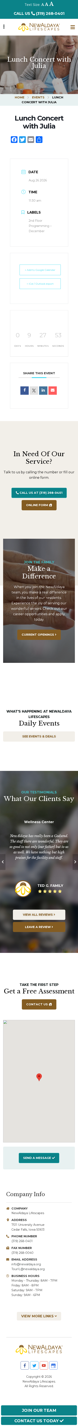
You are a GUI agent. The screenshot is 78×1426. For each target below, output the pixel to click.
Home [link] (19, 97)
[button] (39, 1077)
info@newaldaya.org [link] (26, 1264)
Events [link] (38, 97)
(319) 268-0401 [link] (22, 1241)
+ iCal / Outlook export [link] (40, 283)
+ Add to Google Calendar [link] (40, 269)
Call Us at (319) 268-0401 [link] (40, 493)
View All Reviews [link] (38, 915)
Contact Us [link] (37, 1004)
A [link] (42, 5)
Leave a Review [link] (38, 927)
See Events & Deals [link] (39, 736)
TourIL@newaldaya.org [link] (28, 1269)
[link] (38, 26)
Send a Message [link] (37, 1158)
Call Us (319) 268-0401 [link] (39, 13)
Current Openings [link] (38, 635)
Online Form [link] (37, 505)
